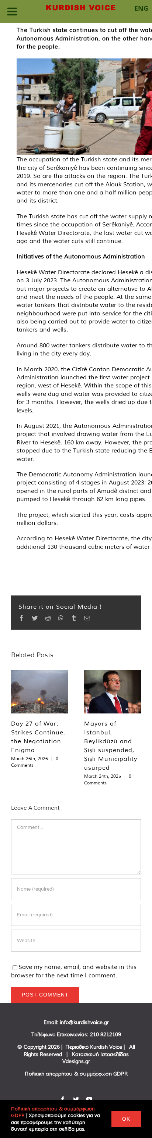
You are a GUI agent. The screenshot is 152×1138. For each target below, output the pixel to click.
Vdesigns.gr (76, 1061)
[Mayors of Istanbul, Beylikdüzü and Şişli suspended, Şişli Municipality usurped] (112, 691)
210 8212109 (105, 1034)
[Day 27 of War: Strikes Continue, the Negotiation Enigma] (39, 691)
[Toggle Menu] (12, 11)
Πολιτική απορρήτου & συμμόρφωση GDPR (76, 1073)
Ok (126, 1119)
